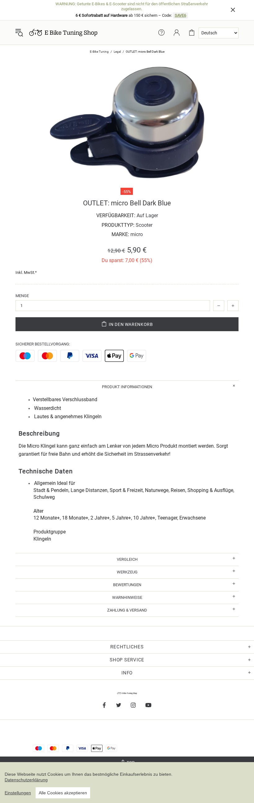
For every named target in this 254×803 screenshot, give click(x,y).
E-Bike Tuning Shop (63, 32)
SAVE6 (180, 15)
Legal (117, 51)
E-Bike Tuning (99, 51)
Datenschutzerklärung (26, 779)
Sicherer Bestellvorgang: (42, 344)
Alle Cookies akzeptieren (63, 792)
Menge (22, 295)
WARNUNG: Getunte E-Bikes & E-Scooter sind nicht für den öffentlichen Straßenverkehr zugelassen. (131, 6)
